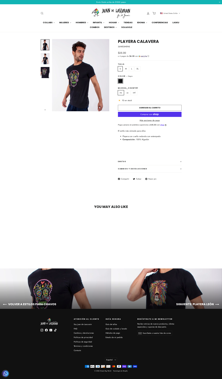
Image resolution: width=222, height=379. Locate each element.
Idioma (141, 22)
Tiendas (128, 22)
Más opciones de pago (150, 120)
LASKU (176, 22)
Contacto (77, 350)
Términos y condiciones (83, 346)
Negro (120, 81)
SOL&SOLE (126, 27)
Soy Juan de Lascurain (83, 324)
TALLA (121, 64)
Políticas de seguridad (83, 341)
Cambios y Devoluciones (132, 169)
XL (138, 68)
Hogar (113, 22)
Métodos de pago (113, 333)
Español (109, 359)
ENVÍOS (122, 161)
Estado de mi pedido (114, 337)
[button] (170, 13)
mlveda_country (128, 88)
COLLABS (48, 22)
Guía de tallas (111, 324)
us (127, 92)
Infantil (98, 22)
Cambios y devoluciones (84, 333)
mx (121, 92)
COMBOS (94, 27)
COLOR (125, 76)
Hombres (81, 22)
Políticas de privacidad (83, 337)
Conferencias (160, 22)
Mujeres (64, 22)
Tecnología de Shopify (120, 371)
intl (134, 92)
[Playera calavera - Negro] (42, 251)
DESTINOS (109, 27)
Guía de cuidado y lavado (116, 328)
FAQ (75, 328)
